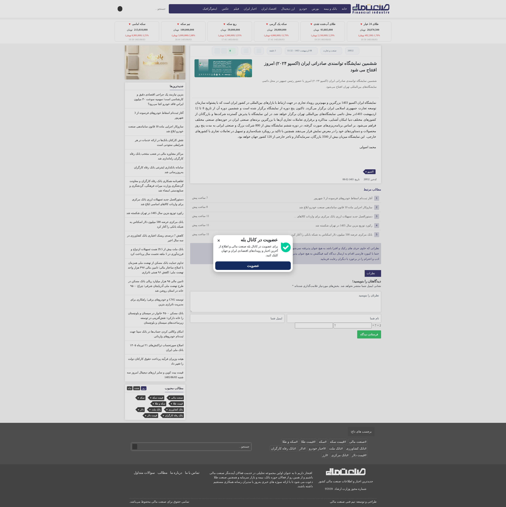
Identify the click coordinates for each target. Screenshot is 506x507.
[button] (218, 240)
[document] (253, 253)
